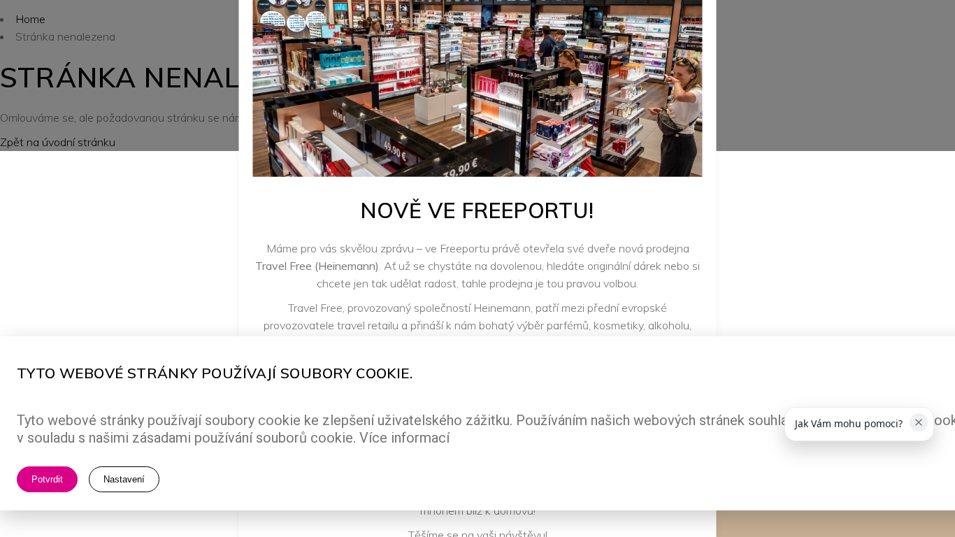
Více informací (404, 437)
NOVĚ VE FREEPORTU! (477, 209)
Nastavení (124, 479)
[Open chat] (907, 483)
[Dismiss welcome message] (919, 422)
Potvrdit (47, 479)
